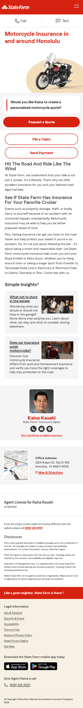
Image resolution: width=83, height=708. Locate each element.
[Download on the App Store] (16, 666)
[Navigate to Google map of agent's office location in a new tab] (49, 429)
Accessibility (11, 624)
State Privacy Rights (16, 641)
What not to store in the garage (23, 299)
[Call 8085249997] (33, 429)
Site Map (9, 646)
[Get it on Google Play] (43, 666)
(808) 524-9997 (34, 528)
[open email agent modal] (41, 429)
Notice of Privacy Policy (18, 635)
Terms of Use (12, 629)
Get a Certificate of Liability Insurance (41, 435)
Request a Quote (41, 122)
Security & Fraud (14, 618)
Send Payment (41, 153)
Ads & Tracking (13, 613)
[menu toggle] (76, 7)
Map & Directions (50, 472)
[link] (21, 7)
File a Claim (41, 139)
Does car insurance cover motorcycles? (24, 346)
